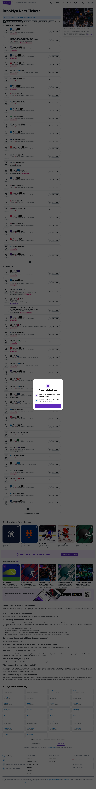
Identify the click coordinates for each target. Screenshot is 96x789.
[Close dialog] (61, 382)
